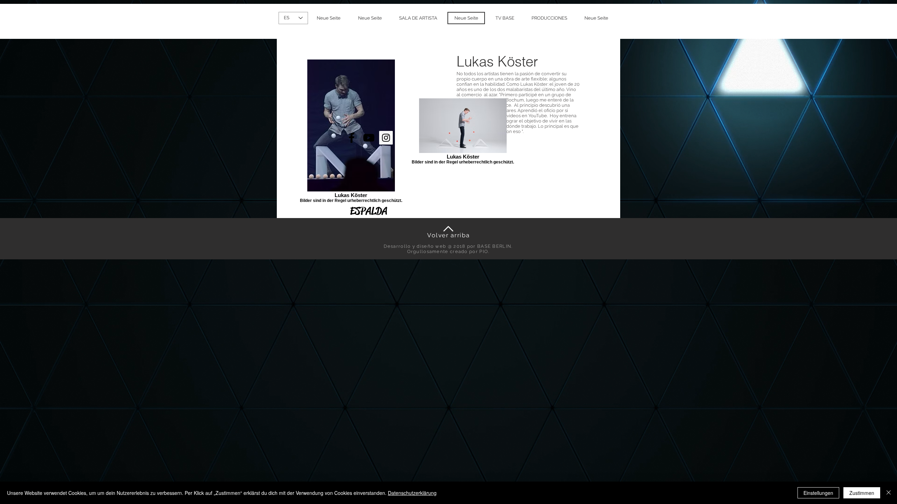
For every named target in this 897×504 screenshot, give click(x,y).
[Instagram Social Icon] (386, 138)
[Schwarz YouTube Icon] (369, 138)
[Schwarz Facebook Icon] (351, 138)
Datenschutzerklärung (412, 492)
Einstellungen (818, 492)
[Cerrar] (888, 492)
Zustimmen (861, 492)
